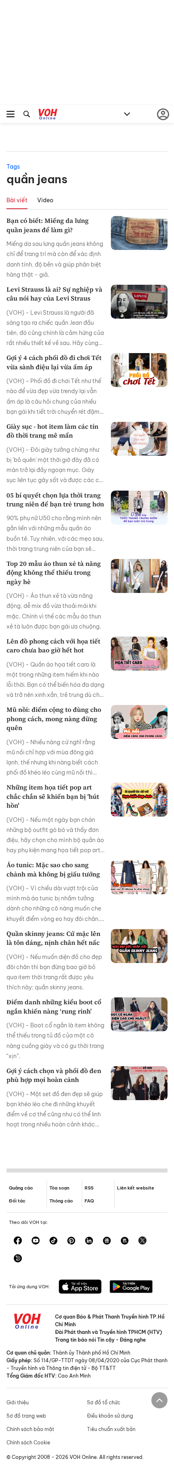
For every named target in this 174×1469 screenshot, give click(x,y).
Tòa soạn (59, 1188)
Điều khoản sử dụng (110, 1416)
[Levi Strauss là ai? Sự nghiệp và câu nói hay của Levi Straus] (139, 302)
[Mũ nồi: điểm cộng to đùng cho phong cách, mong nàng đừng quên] (139, 722)
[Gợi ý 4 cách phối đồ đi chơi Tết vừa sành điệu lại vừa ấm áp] (139, 370)
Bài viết (17, 200)
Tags (13, 166)
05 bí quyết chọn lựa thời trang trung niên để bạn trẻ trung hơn (55, 499)
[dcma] (125, 1241)
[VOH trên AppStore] (80, 1287)
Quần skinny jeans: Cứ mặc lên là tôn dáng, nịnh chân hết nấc (53, 938)
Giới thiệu (17, 1402)
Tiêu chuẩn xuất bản (111, 1429)
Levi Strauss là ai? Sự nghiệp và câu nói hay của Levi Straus (54, 294)
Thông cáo (61, 1201)
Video (45, 200)
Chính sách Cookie (28, 1442)
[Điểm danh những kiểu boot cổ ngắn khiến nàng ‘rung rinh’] (139, 1014)
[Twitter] (142, 1241)
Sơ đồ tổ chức (103, 1402)
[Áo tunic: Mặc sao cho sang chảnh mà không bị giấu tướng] (139, 877)
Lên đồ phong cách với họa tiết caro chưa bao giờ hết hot (53, 645)
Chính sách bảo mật (30, 1429)
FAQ (89, 1201)
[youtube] (36, 1241)
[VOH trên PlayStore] (131, 1287)
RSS (89, 1188)
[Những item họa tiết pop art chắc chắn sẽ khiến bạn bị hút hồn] (139, 800)
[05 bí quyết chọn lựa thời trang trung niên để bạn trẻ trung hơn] (139, 508)
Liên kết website (135, 1188)
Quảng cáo (21, 1188)
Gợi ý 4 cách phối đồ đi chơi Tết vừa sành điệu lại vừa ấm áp (54, 362)
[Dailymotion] (18, 1259)
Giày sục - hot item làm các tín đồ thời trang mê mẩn (52, 431)
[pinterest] (71, 1241)
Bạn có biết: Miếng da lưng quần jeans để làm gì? (47, 225)
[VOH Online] (48, 115)
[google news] (107, 1241)
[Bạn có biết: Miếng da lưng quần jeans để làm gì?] (139, 233)
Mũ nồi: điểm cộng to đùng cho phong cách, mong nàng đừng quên (53, 718)
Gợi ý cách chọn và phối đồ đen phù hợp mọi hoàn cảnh (53, 1075)
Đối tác (17, 1201)
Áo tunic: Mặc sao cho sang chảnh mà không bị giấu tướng (53, 869)
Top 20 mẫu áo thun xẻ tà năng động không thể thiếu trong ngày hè (53, 572)
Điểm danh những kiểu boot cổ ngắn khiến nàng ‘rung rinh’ (53, 1006)
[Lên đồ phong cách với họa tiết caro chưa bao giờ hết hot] (139, 654)
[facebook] (18, 1241)
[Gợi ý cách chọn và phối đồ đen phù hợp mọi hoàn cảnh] (139, 1083)
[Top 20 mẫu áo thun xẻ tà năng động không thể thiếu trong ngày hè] (139, 576)
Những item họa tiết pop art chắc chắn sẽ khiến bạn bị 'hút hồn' (52, 796)
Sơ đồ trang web (26, 1416)
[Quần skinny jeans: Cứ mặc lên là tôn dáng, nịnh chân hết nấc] (139, 946)
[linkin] (89, 1241)
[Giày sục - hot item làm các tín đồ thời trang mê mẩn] (139, 439)
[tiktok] (53, 1241)
